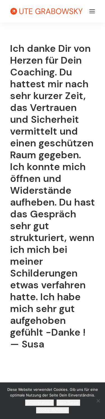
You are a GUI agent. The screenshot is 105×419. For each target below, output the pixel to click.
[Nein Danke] (98, 401)
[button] (92, 11)
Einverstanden (39, 402)
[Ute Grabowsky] (46, 11)
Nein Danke (68, 402)
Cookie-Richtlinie (52, 410)
